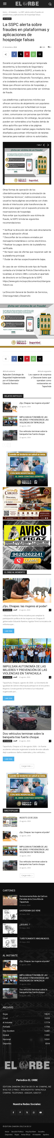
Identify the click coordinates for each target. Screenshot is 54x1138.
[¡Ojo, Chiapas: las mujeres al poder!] (10, 407)
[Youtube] (40, 1112)
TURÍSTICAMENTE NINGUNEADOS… (35, 938)
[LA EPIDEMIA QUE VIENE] (10, 914)
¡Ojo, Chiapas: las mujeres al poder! (35, 403)
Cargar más (26, 766)
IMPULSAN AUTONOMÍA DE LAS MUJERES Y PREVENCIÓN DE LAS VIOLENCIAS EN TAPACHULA (34, 420)
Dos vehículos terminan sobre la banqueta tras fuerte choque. (23, 735)
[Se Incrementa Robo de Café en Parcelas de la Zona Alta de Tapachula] (10, 900)
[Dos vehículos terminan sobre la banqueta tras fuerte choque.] (10, 435)
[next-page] (9, 445)
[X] (20, 54)
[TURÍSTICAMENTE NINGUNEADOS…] (10, 942)
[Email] (40, 54)
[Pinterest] (27, 54)
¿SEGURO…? (25, 925)
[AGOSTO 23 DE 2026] (10, 821)
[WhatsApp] (33, 54)
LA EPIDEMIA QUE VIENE (30, 911)
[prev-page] (4, 445)
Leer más (8, 631)
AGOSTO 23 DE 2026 (29, 818)
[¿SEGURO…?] (10, 928)
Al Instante (13, 12)
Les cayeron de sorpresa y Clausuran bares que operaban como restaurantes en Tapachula (40, 380)
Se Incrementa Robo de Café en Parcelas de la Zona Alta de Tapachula (33, 899)
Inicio (5, 12)
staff (15, 610)
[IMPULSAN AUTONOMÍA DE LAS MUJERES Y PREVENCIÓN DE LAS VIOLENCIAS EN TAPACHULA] (10, 421)
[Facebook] (14, 54)
